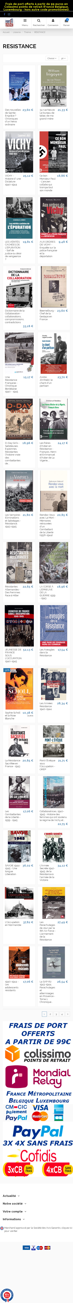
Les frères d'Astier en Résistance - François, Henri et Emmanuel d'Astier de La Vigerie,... (48, 452)
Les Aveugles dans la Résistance (47, 652)
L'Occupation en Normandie (13, 924)
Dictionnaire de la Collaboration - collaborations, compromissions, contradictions (15, 316)
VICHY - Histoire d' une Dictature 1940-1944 (13, 180)
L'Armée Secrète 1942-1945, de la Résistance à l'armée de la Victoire (47, 873)
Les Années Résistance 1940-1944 (46, 706)
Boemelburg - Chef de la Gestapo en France (47, 315)
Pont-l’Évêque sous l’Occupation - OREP (47, 765)
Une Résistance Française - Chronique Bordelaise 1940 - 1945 (11, 384)
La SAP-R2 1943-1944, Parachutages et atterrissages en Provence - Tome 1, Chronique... (47, 992)
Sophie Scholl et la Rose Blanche (12, 715)
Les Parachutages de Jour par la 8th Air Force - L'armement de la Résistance (48, 931)
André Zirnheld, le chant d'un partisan (46, 381)
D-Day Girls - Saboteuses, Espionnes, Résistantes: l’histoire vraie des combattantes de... (12, 453)
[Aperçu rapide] (19, 105)
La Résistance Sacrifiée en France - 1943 (12, 763)
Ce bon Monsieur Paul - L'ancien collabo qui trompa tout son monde (48, 183)
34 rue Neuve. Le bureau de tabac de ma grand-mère (47, 114)
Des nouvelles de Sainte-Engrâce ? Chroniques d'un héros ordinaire (13, 117)
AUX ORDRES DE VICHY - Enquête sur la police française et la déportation (48, 249)
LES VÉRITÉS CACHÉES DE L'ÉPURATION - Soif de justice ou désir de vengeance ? (13, 250)
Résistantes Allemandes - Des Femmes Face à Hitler (12, 591)
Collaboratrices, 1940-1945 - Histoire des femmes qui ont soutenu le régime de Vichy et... (53, 816)
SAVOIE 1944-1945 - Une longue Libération (12, 870)
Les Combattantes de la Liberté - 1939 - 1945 (13, 816)
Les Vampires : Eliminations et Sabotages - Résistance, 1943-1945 (13, 520)
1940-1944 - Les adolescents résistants (12, 986)
